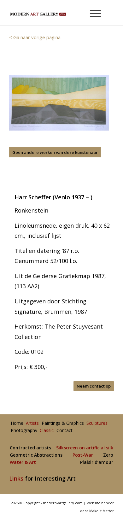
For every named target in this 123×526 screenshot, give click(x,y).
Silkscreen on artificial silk (84, 448)
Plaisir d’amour (96, 462)
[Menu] (92, 12)
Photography (24, 431)
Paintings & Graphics (63, 423)
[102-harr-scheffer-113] (59, 102)
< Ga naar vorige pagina (35, 37)
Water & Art (23, 462)
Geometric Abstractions (36, 455)
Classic (47, 431)
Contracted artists (30, 448)
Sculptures (97, 423)
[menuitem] (93, 12)
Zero (108, 455)
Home (17, 423)
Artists (32, 423)
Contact (64, 431)
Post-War (83, 455)
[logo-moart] (51, 12)
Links (16, 478)
